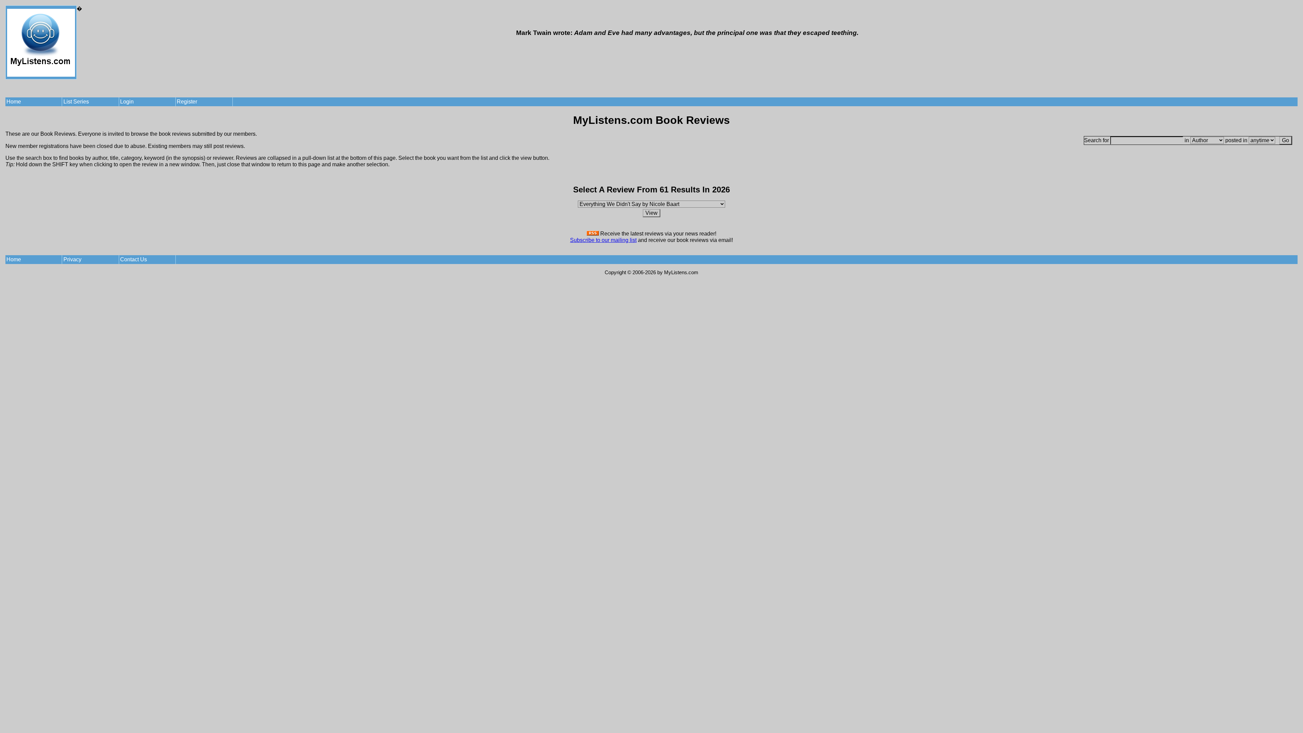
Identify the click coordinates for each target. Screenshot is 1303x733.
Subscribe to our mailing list (603, 240)
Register (187, 102)
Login (127, 102)
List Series (76, 102)
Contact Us (133, 259)
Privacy (72, 259)
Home (13, 102)
